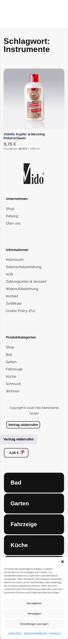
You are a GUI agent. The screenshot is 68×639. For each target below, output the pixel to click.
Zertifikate (14, 303)
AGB (9, 274)
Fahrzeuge (14, 369)
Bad (9, 354)
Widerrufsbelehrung (22, 289)
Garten (11, 362)
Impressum (55, 633)
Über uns (13, 223)
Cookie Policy (15, 633)
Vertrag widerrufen (19, 439)
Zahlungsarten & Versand (26, 281)
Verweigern (34, 613)
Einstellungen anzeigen (34, 623)
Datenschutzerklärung (35, 633)
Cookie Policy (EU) (20, 311)
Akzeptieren (34, 603)
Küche (11, 376)
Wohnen (13, 391)
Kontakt (12, 296)
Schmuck (13, 384)
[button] (62, 562)
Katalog (12, 216)
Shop (10, 209)
